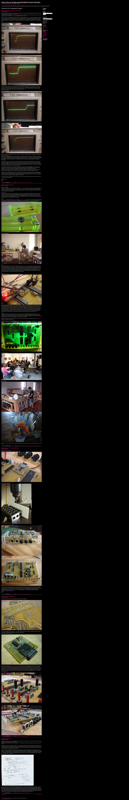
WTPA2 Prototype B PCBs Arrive (8, 596)
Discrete (20, 182)
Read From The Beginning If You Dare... (45, 27)
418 (1, 445)
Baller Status (45, 31)
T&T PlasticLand (22, 199)
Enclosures (20, 445)
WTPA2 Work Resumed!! (6, 738)
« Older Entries (3, 794)
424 (1, 182)
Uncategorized (12, 182)
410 (1, 736)
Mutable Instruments (15, 665)
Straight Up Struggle (31, 445)
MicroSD (18, 736)
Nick (21, 188)
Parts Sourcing (26, 445)
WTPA (29, 182)
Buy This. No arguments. (45, 33)
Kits (23, 445)
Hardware (22, 182)
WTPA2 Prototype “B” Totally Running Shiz (10, 447)
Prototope (4, 199)
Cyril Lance (39, 318)
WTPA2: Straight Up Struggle (7, 184)
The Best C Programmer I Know (45, 36)
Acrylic (18, 445)
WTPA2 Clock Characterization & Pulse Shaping (11, 10)
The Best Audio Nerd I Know (45, 34)
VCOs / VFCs (26, 182)
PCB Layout (21, 736)
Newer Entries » (39, 794)
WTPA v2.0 (37, 445)
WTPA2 (31, 182)
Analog (17, 182)
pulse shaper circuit (14, 14)
